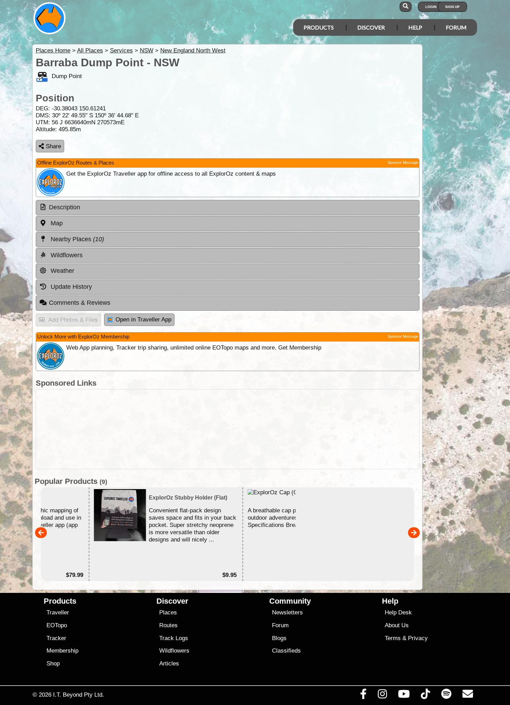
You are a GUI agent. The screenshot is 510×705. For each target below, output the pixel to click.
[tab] (227, 207)
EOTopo (56, 625)
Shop (53, 663)
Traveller (57, 612)
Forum (456, 27)
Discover (371, 27)
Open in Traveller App (143, 319)
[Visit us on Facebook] (363, 695)
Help (415, 27)
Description (64, 207)
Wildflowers (174, 650)
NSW (146, 50)
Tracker (56, 638)
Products (319, 27)
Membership (62, 650)
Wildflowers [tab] (66, 255)
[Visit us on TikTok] (425, 695)
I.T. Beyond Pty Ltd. (78, 694)
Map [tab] (56, 223)
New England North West (193, 50)
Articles (169, 663)
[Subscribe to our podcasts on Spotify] (446, 695)
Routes (168, 625)
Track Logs (173, 638)
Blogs (279, 638)
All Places (90, 50)
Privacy (418, 638)
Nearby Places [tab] (76, 239)
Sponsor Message (403, 162)
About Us (397, 625)
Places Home (53, 50)
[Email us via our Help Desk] (467, 695)
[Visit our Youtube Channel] (404, 695)
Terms (393, 638)
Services (121, 50)
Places (168, 612)
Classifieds (286, 650)
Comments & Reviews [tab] (79, 302)
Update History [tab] (70, 286)
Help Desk (398, 612)
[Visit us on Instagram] (382, 695)
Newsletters (287, 612)
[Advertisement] (227, 429)
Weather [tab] (61, 270)
